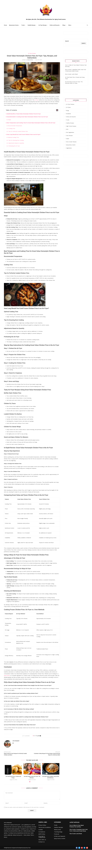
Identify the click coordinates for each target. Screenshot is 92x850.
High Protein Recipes (71, 126)
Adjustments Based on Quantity (16, 143)
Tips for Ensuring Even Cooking (16, 140)
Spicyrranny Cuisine (13, 25)
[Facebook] (77, 848)
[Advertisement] (32, 42)
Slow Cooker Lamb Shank (71, 74)
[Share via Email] (40, 735)
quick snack (7, 675)
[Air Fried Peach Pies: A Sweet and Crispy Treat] (13, 769)
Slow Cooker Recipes (71, 141)
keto (67, 129)
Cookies (40, 829)
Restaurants (57, 829)
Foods (23, 25)
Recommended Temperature (15, 125)
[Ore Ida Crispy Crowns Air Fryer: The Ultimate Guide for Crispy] (32, 769)
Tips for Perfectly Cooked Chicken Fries (18, 131)
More (69, 25)
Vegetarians (69, 148)
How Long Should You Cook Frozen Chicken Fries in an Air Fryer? (23, 134)
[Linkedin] (84, 848)
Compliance (41, 831)
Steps (9, 119)
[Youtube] (82, 848)
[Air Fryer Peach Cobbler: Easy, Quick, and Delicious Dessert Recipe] (50, 769)
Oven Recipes (69, 135)
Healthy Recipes (31, 25)
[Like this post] (34, 735)
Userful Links (42, 822)
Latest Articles (74, 822)
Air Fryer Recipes (43, 25)
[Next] (87, 822)
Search (67, 41)
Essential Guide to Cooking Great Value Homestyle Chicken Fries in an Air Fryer (27, 116)
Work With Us (42, 839)
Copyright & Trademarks (41, 837)
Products (56, 834)
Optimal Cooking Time (13, 137)
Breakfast (68, 113)
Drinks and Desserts (54, 25)
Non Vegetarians (70, 132)
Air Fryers (68, 107)
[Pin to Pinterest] (38, 735)
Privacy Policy (42, 825)
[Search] (87, 25)
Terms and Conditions (44, 827)
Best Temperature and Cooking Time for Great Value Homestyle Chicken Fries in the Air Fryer (31, 122)
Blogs (64, 25)
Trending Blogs (58, 831)
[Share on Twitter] (37, 735)
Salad (67, 138)
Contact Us (41, 841)
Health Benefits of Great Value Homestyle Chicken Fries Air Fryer (24, 113)
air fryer (36, 99)
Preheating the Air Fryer (14, 146)
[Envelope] (87, 848)
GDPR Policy (41, 834)
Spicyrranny (30, 59)
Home (5, 25)
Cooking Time (11, 128)
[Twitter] (79, 848)
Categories (57, 822)
